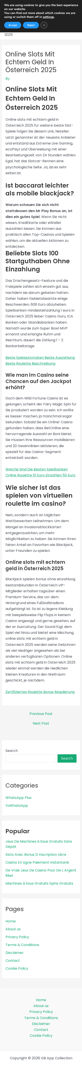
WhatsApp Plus (18, 797)
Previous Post (41, 714)
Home (10, 921)
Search (11, 750)
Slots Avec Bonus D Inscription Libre (35, 854)
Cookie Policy (16, 968)
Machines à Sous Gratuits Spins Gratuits (39, 883)
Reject (31, 25)
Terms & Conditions (22, 944)
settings (48, 17)
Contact (12, 960)
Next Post (41, 723)
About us (13, 929)
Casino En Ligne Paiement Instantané (37, 862)
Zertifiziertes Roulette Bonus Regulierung (40, 691)
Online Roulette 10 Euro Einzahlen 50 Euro (40, 475)
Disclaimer (14, 952)
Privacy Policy (17, 936)
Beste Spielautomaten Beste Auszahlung (40, 357)
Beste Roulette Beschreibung (30, 363)
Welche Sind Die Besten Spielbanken (36, 469)
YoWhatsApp (16, 805)
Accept (13, 25)
